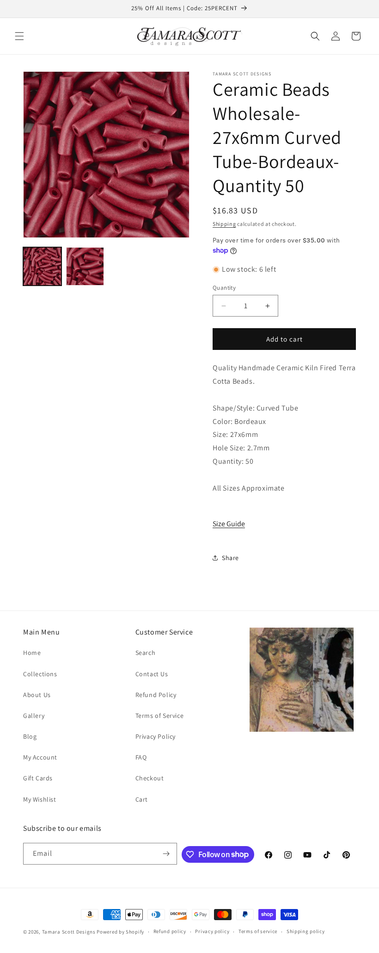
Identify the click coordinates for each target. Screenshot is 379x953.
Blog (30, 736)
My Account (40, 757)
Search (145, 652)
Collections (40, 674)
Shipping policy (306, 931)
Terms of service (257, 931)
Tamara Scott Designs (69, 931)
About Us (37, 695)
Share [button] (230, 558)
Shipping (224, 223)
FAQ (141, 757)
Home (32, 652)
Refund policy (169, 931)
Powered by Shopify (120, 931)
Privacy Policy (155, 736)
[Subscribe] (166, 854)
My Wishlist (39, 799)
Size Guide (229, 524)
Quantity (224, 288)
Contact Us (151, 674)
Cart (141, 799)
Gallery (33, 715)
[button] (19, 36)
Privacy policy (212, 931)
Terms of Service (159, 715)
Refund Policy (156, 695)
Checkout (149, 778)
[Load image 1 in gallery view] (42, 266)
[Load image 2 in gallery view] (85, 266)
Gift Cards (38, 778)
